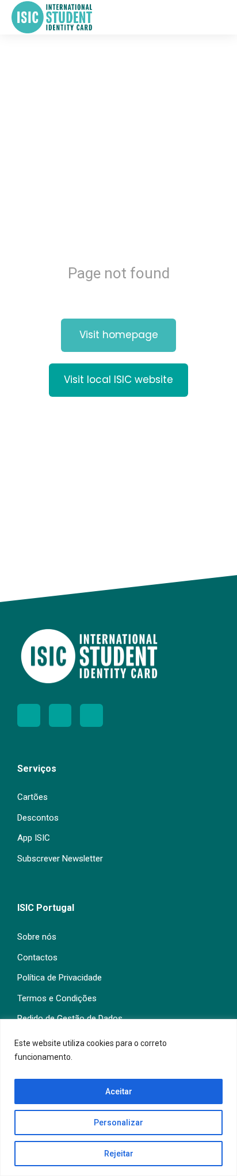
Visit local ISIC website (118, 379)
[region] (118, 1097)
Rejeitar (118, 1153)
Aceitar (118, 1091)
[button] (216, 17)
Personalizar (118, 1122)
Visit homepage (118, 335)
